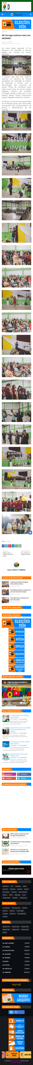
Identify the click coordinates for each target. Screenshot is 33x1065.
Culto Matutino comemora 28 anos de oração (19, 599)
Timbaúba (14, 972)
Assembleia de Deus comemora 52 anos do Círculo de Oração (20, 591)
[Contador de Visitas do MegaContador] (16, 985)
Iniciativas (5, 913)
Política (5, 932)
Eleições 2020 (25, 926)
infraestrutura (23, 898)
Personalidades (22, 913)
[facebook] (24, 774)
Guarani (14, 947)
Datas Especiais (16, 908)
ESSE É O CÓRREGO (8, 42)
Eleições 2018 (15, 926)
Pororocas (14, 968)
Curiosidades (6, 908)
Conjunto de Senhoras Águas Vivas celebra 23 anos (19, 583)
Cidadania (18, 886)
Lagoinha (14, 954)
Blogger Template (15, 1061)
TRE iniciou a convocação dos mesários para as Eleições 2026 (19, 850)
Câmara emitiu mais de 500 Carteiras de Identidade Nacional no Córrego (20, 729)
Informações (6, 892)
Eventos (26, 889)
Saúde (10, 895)
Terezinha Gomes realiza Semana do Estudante (20, 842)
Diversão (24, 908)
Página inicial (5, 30)
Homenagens (20, 911)
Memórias (12, 913)
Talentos (5, 916)
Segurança (17, 895)
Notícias (5, 895)
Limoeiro (14, 958)
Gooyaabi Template (16, 1062)
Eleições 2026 (25, 929)
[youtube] (9, 778)
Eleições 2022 (6, 929)
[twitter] (24, 778)
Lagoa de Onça (14, 950)
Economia (5, 889)
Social (23, 895)
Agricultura (5, 886)
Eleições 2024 (15, 929)
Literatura (14, 892)
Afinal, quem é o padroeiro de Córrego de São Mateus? (19, 834)
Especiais (5, 911)
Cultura (25, 886)
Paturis (14, 965)
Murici (14, 961)
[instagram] (9, 774)
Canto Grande (14, 943)
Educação (12, 889)
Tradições (15, 898)
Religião (11, 30)
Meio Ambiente (23, 892)
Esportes (20, 889)
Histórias (12, 911)
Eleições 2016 (6, 926)
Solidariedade (6, 898)
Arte (12, 886)
